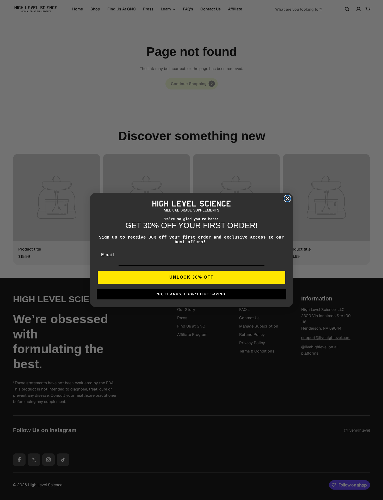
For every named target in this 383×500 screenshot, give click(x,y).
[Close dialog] (287, 198)
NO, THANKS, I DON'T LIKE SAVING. (192, 294)
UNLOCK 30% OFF (191, 277)
